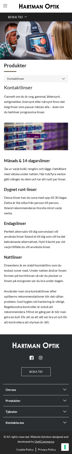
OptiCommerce (44, 441)
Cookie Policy (25, 449)
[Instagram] (41, 358)
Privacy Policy (47, 449)
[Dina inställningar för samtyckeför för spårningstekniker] (65, 447)
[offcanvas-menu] (5, 6)
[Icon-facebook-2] (32, 358)
